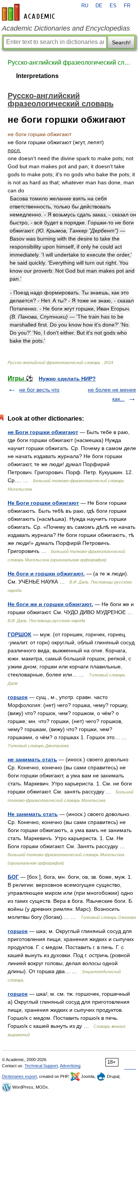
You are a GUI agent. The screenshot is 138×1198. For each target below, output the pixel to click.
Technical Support (41, 1065)
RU (84, 5)
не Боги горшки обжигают (43, 432)
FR (127, 5)
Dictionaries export (19, 1076)
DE (98, 5)
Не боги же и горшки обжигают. (50, 604)
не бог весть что (39, 390)
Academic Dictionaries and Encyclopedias (66, 28)
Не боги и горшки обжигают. (46, 574)
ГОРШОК (19, 634)
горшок (18, 697)
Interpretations (37, 76)
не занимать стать (32, 759)
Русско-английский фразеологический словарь (69, 62)
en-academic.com (29, 12)
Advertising (70, 1065)
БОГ (13, 877)
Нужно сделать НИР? (67, 378)
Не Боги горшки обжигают (43, 503)
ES (113, 5)
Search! (121, 42)
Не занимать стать (33, 814)
